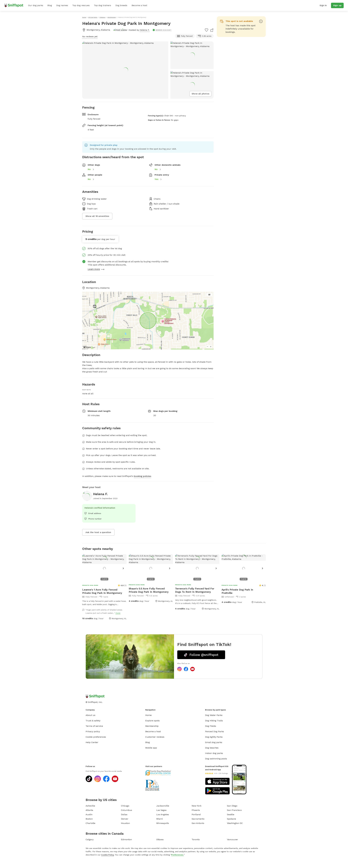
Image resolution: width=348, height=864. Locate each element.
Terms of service (94, 726)
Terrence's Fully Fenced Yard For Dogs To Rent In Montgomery (194, 590)
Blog (49, 5)
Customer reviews (154, 737)
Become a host (139, 5)
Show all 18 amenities (97, 216)
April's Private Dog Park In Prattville (237, 591)
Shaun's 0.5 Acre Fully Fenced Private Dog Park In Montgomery (149, 590)
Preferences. (177, 855)
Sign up (337, 5)
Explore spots (152, 720)
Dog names (62, 5)
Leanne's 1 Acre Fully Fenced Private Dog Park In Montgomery (102, 591)
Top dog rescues (81, 5)
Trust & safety (93, 720)
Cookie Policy (107, 855)
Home (148, 715)
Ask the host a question (98, 532)
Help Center (92, 742)
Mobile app (151, 747)
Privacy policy (93, 731)
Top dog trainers (102, 5)
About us (90, 715)
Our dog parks (35, 5)
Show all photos (200, 93)
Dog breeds (121, 5)
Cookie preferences (96, 737)
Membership (152, 726)
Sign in (323, 5)
